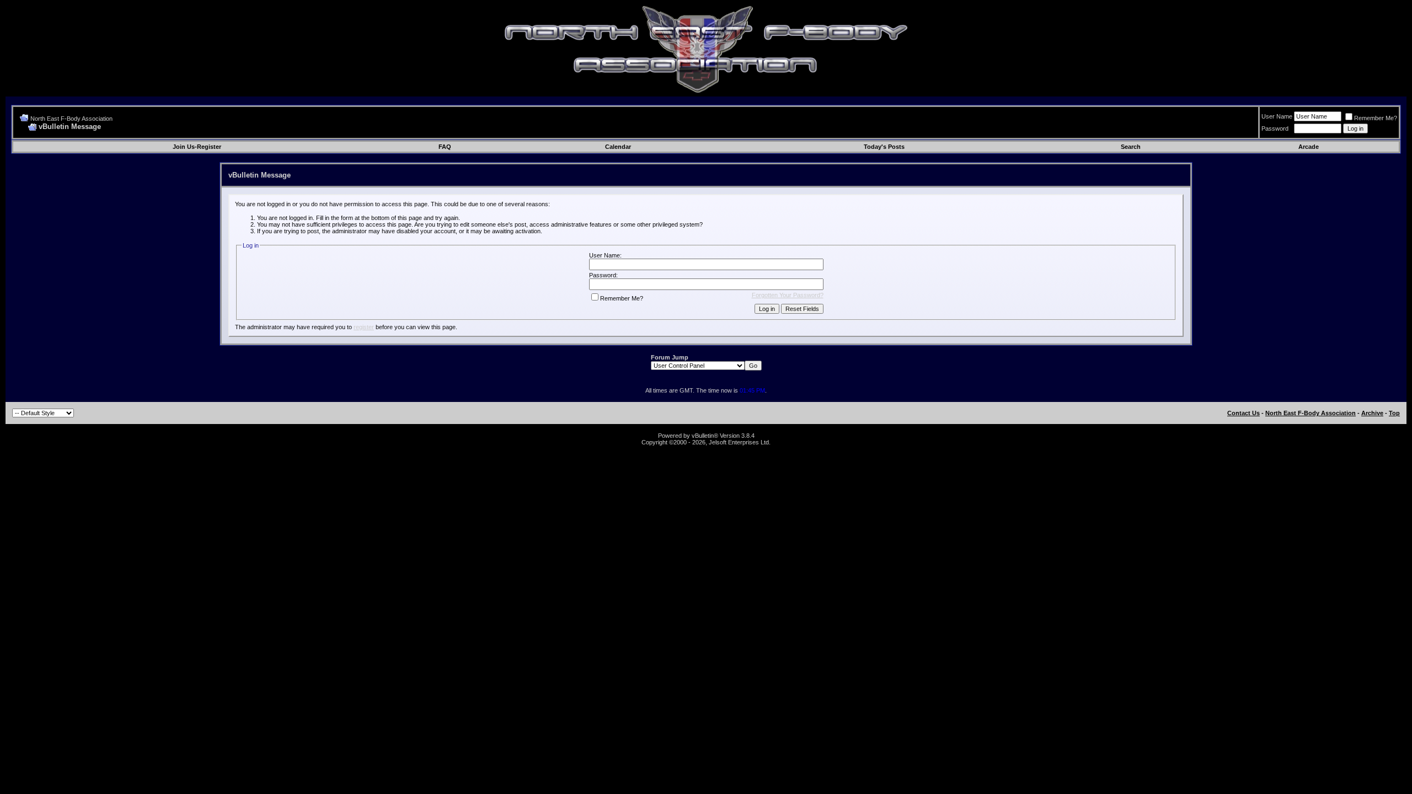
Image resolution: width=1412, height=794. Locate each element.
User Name (1276, 116)
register (364, 327)
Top (1394, 413)
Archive (1372, 413)
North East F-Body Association (71, 118)
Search (1131, 146)
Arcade (1308, 146)
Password (1274, 128)
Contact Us (1243, 413)
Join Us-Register (197, 146)
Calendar (618, 146)
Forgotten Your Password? (787, 295)
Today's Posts (884, 146)
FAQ (444, 146)
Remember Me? (1375, 118)
